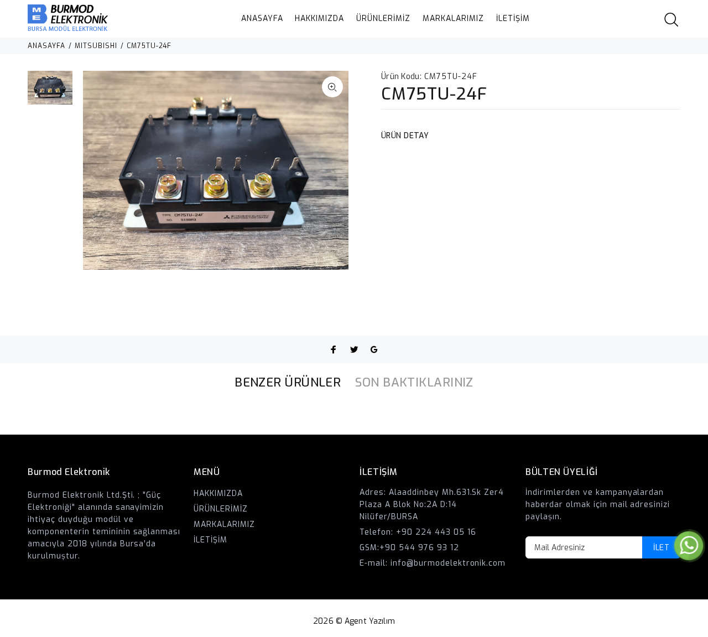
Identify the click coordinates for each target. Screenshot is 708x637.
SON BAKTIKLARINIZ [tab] (414, 382)
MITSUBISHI (96, 45)
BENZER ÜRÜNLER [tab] (288, 382)
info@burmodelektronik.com (448, 563)
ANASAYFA (262, 18)
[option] (50, 93)
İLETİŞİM (513, 18)
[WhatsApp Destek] (688, 545)
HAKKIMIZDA (319, 18)
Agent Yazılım (370, 621)
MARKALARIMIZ (453, 18)
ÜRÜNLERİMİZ (383, 18)
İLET (661, 547)
